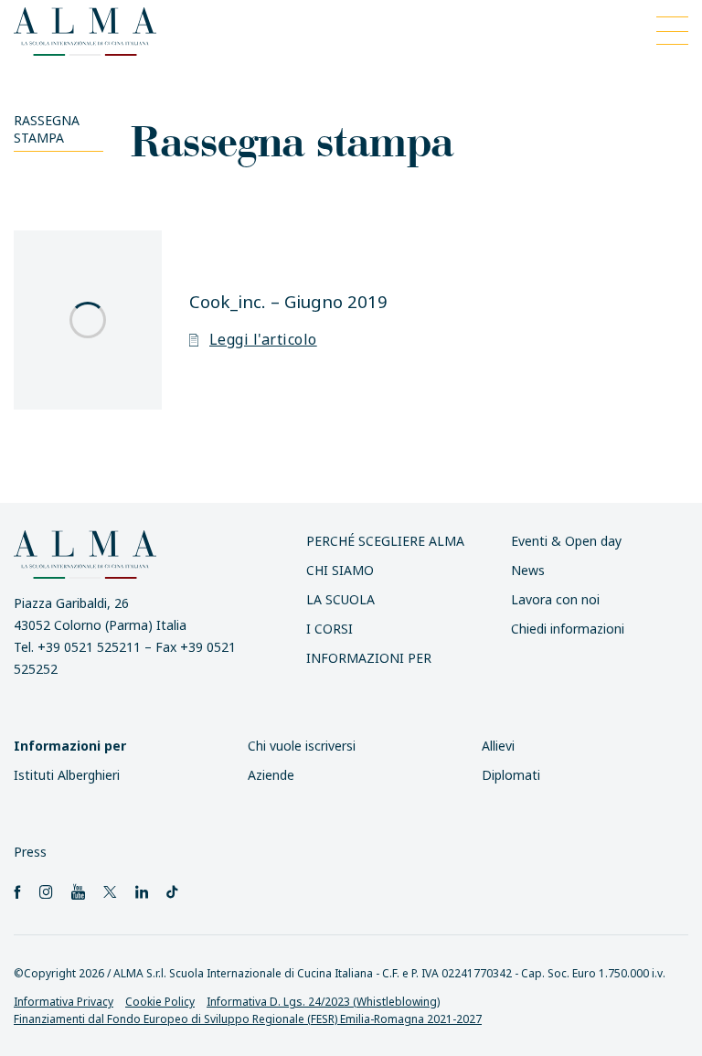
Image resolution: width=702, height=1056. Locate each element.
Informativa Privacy (63, 1001)
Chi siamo (340, 570)
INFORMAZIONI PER (368, 658)
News (528, 570)
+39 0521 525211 (89, 647)
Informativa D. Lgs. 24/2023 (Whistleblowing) (323, 1001)
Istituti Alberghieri (67, 775)
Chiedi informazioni (567, 628)
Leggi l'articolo (263, 339)
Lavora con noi (555, 599)
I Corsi (329, 628)
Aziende (271, 775)
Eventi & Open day (566, 540)
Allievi (498, 745)
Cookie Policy (160, 1001)
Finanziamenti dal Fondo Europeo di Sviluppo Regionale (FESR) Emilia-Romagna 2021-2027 (248, 1019)
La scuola (340, 599)
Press (30, 851)
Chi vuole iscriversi (302, 745)
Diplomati (511, 775)
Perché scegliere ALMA (385, 540)
